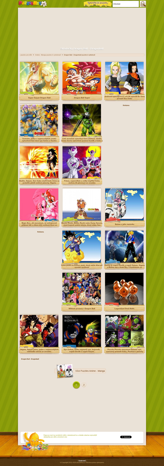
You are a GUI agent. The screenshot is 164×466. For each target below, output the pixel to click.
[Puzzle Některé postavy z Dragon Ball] (81, 304)
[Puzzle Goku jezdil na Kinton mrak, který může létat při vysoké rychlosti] (81, 262)
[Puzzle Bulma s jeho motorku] (124, 220)
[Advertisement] (82, 26)
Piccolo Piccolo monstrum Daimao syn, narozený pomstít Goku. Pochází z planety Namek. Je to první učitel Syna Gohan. (124, 351)
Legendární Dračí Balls (124, 309)
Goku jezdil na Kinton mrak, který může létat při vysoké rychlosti (81, 266)
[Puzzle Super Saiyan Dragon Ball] (39, 93)
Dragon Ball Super (82, 98)
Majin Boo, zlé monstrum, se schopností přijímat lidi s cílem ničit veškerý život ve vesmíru (39, 225)
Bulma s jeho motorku (124, 224)
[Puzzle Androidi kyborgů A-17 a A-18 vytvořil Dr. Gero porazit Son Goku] (124, 93)
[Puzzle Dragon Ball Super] (82, 93)
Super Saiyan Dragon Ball (39, 98)
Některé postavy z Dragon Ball (82, 309)
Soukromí (82, 461)
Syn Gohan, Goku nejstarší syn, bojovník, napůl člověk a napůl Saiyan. (82, 350)
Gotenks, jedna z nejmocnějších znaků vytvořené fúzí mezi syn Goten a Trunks (39, 140)
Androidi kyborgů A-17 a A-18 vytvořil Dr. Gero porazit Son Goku (125, 97)
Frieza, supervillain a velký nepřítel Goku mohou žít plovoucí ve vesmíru (82, 182)
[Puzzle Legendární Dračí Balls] (124, 304)
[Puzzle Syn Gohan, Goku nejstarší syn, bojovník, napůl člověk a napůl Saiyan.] (82, 346)
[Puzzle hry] (32, 4)
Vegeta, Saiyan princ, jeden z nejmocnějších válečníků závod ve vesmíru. (39, 350)
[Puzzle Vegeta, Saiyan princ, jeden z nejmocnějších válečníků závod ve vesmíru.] (39, 346)
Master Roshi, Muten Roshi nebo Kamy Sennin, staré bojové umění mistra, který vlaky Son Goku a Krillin (82, 225)
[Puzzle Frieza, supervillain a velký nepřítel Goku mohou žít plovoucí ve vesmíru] (82, 178)
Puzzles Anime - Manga (93, 371)
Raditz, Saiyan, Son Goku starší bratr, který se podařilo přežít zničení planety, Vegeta (39, 182)
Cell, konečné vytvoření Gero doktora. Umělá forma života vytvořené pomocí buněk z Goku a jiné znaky (82, 141)
